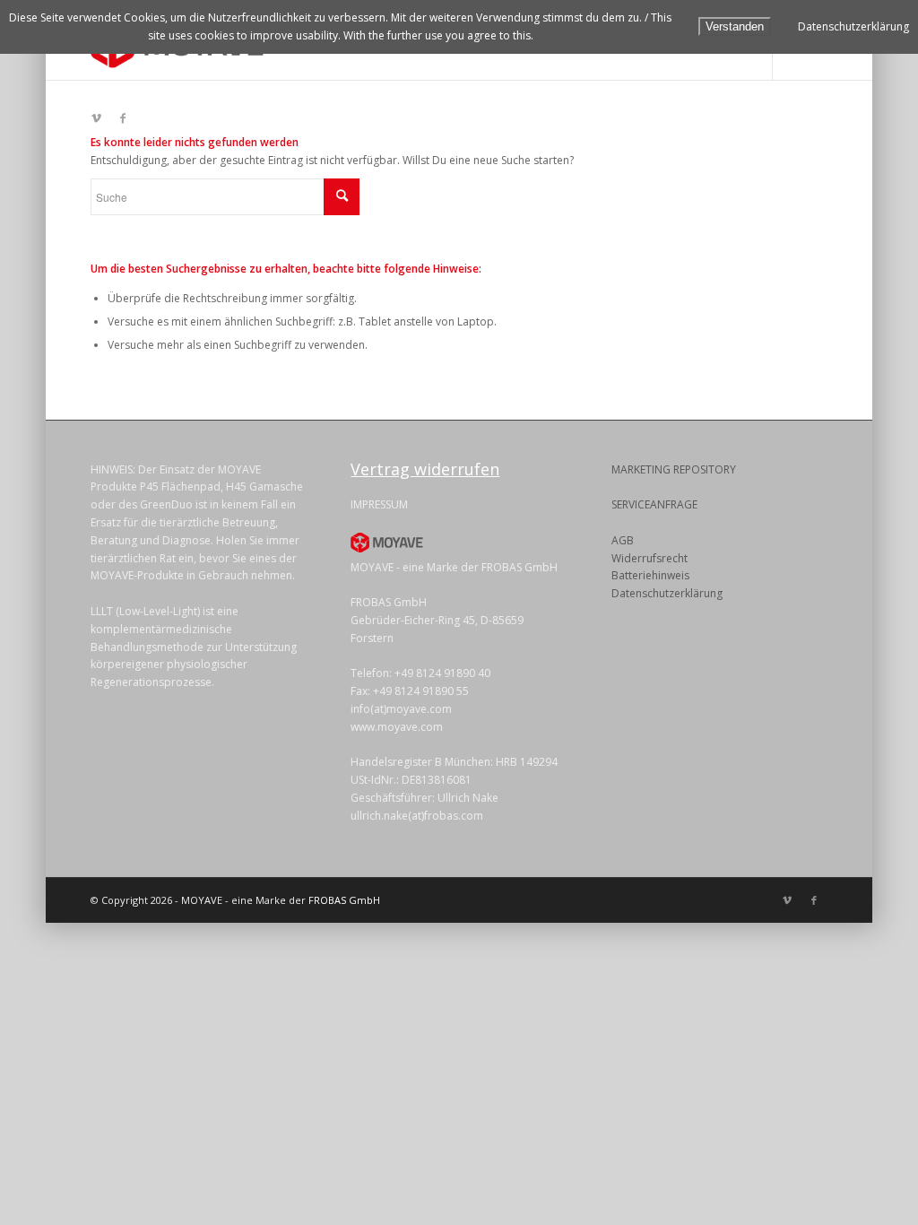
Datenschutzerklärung (667, 593)
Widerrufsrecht (649, 558)
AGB (622, 540)
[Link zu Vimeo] (95, 118)
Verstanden (735, 26)
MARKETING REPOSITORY (673, 469)
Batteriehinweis (650, 575)
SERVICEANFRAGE (654, 504)
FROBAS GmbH (344, 900)
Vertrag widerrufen (425, 469)
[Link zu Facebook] (122, 118)
